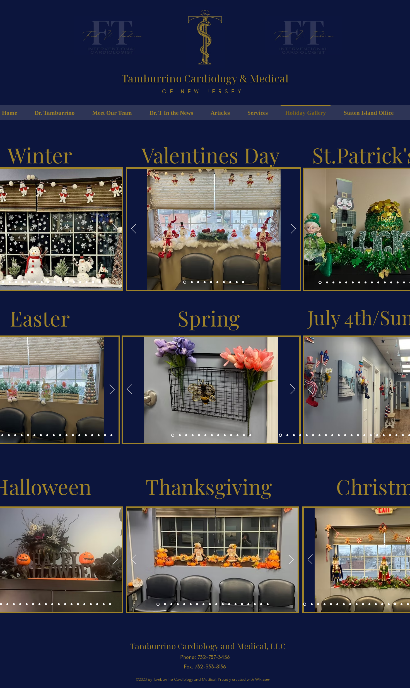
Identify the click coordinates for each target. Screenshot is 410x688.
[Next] (115, 229)
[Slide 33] (287, 435)
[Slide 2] (192, 282)
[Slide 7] (29, 282)
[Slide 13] (74, 282)
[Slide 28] (84, 604)
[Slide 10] (55, 282)
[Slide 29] (91, 604)
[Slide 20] (86, 435)
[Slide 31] (104, 604)
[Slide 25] (72, 604)
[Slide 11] (61, 282)
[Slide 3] (3, 282)
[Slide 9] (48, 282)
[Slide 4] (10, 282)
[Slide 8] (42, 282)
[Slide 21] (327, 283)
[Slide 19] (35, 282)
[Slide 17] (99, 282)
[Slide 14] (80, 282)
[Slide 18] (73, 435)
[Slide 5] (16, 282)
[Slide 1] (184, 282)
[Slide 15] (87, 282)
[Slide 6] (22, 282)
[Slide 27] (78, 604)
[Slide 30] (294, 435)
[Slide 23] (99, 435)
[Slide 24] (111, 435)
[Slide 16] (93, 282)
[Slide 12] (67, 282)
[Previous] (133, 229)
